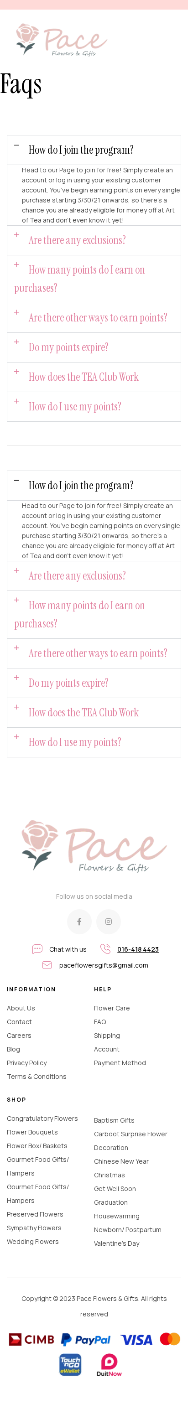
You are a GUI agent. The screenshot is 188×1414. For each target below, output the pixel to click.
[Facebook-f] (79, 921)
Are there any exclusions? (77, 240)
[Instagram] (108, 921)
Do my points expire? (69, 347)
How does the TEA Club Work (84, 377)
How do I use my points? (75, 406)
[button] (94, 150)
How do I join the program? (81, 150)
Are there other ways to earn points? (98, 318)
